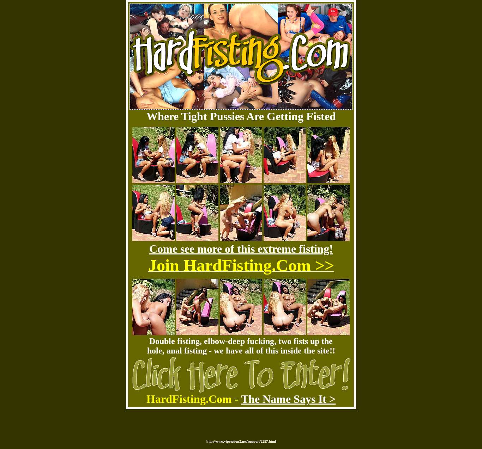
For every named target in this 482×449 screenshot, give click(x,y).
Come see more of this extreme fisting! (241, 248)
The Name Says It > (288, 399)
